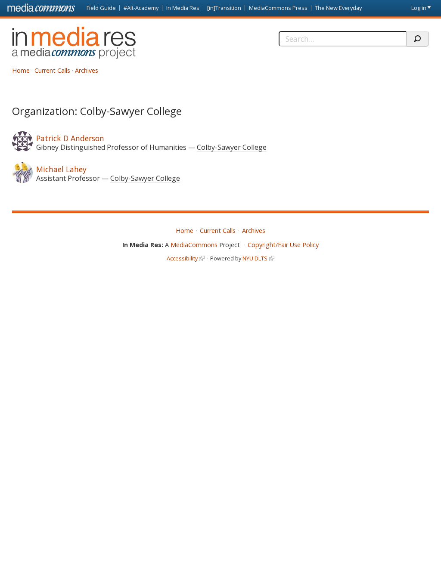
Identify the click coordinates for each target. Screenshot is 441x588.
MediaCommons (194, 245)
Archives (86, 70)
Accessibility (182, 258)
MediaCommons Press (278, 8)
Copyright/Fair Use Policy (283, 245)
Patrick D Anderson (70, 138)
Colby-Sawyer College (232, 147)
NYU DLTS (254, 258)
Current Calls (52, 70)
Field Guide (101, 8)
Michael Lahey (61, 169)
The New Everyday (338, 8)
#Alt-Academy (141, 8)
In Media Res (182, 8)
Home (21, 70)
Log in (418, 8)
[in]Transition (224, 8)
